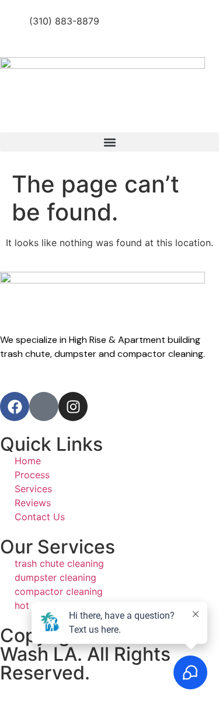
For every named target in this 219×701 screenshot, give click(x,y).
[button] (109, 142)
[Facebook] (14, 406)
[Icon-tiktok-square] (43, 406)
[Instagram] (73, 406)
